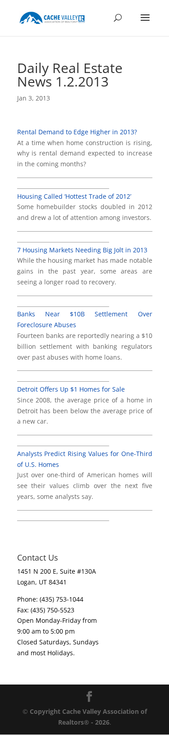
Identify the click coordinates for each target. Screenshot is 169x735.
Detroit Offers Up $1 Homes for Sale (71, 389)
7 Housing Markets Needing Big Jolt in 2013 (82, 250)
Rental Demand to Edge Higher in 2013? (77, 132)
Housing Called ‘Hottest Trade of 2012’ (74, 196)
